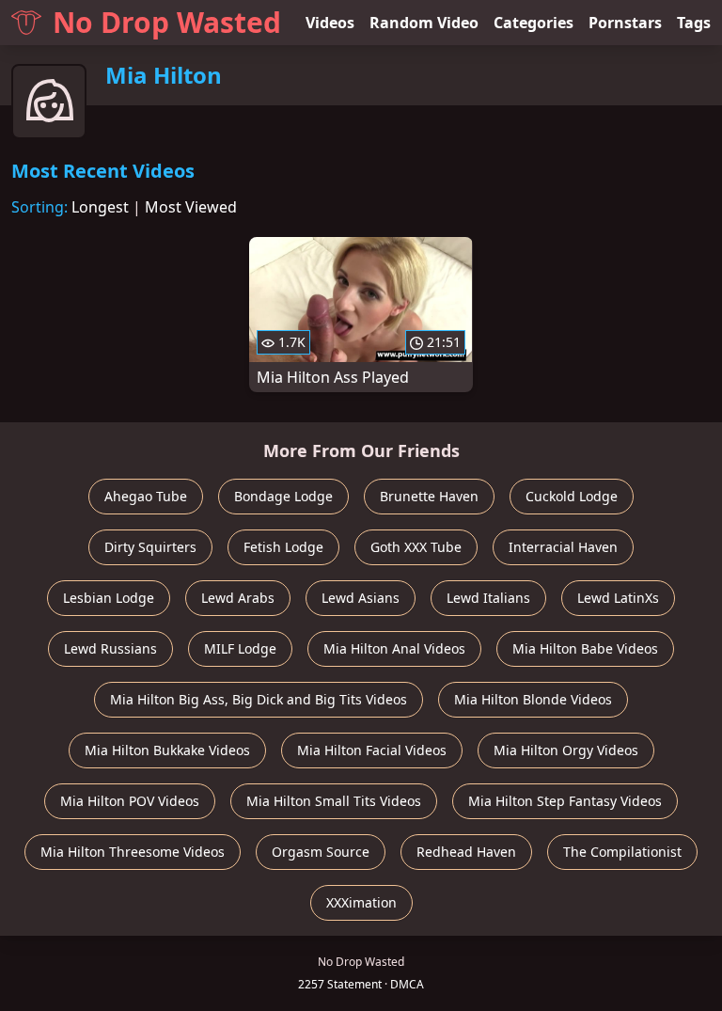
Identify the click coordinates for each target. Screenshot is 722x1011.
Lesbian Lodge (108, 598)
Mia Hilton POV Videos (129, 801)
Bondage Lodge (283, 496)
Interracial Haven (563, 547)
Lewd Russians (110, 648)
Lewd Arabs (238, 598)
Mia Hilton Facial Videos (372, 750)
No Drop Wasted (167, 22)
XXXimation (361, 902)
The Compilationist (622, 852)
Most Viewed (191, 207)
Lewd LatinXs (618, 598)
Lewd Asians (361, 598)
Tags (694, 22)
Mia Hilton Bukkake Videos (167, 750)
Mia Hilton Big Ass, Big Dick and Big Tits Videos (258, 699)
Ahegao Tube (145, 496)
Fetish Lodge (283, 547)
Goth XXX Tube (416, 547)
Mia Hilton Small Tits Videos (333, 801)
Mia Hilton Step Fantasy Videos (565, 801)
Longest (100, 207)
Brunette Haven (429, 496)
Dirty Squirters (150, 547)
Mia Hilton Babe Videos (585, 648)
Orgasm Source (320, 852)
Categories (533, 22)
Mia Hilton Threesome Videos (132, 852)
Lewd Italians (488, 598)
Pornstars (625, 22)
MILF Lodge (240, 648)
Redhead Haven (466, 852)
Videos (330, 22)
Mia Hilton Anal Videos (394, 648)
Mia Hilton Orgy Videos (566, 750)
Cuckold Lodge (572, 496)
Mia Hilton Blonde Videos (533, 699)
